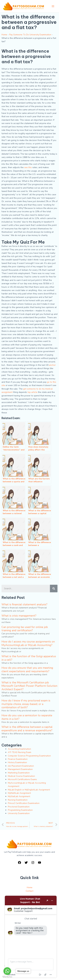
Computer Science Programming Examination (29, 755)
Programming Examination (20, 810)
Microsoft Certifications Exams (22, 779)
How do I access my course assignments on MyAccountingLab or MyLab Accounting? (28, 643)
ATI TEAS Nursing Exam (19, 752)
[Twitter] (26, 862)
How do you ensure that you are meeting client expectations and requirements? (27, 669)
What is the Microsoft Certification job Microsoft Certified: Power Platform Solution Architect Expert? (29, 686)
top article (32, 392)
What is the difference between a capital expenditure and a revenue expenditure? (27, 728)
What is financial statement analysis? (24, 604)
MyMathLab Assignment (19, 793)
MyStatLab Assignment (19, 796)
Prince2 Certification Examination (23, 803)
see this (28, 167)
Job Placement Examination (21, 765)
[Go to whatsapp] (7, 971)
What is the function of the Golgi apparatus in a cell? (29, 657)
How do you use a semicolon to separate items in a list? (27, 717)
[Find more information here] (30, 936)
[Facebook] (19, 862)
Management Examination (20, 769)
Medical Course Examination (21, 776)
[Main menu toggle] (53, 6)
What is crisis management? (19, 615)
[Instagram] (32, 862)
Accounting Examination (19, 749)
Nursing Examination (18, 799)
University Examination (19, 813)
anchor (52, 365)
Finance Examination (18, 759)
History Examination (17, 762)
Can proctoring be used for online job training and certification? (25, 628)
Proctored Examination (18, 806)
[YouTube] (39, 862)
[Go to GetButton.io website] (7, 977)
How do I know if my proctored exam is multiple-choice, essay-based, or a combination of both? (26, 704)
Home (4, 34)
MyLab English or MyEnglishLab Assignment (29, 789)
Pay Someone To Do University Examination (30, 34)
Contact (29, 891)
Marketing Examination (19, 772)
